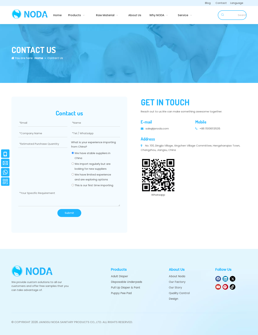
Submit (69, 213)
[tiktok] (232, 287)
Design (173, 299)
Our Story (175, 287)
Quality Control (179, 293)
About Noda (177, 276)
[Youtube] (218, 287)
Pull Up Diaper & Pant (125, 287)
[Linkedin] (225, 279)
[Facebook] (218, 279)
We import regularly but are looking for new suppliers (92, 166)
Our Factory (177, 282)
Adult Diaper (119, 276)
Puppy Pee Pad (121, 293)
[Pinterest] (225, 287)
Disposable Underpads (126, 282)
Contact (221, 3)
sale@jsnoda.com (157, 128)
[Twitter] (232, 279)
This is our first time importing (93, 185)
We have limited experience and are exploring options (92, 177)
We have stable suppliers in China (92, 155)
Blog (208, 3)
